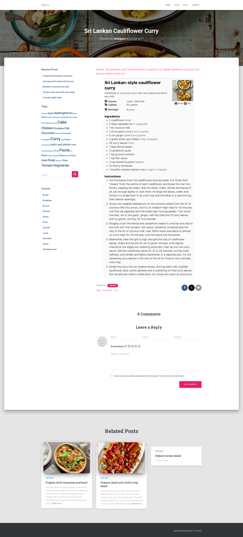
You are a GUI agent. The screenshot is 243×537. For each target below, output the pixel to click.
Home (167, 5)
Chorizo (58, 133)
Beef (43, 117)
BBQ (70, 113)
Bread (70, 117)
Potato (49, 156)
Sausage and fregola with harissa (58, 81)
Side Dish (47, 238)
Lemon (65, 144)
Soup (51, 160)
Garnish (46, 227)
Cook (176, 5)
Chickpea (58, 128)
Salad (44, 160)
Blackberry (57, 117)
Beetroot (50, 117)
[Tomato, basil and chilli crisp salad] (121, 457)
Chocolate (48, 133)
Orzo (56, 150)
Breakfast (47, 200)
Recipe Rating (117, 346)
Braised (65, 117)
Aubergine (61, 113)
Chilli (66, 128)
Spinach (59, 161)
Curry (55, 138)
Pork (44, 155)
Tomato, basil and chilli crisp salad (59, 92)
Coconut (66, 133)
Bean (75, 113)
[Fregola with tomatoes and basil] (66, 457)
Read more (57, 503)
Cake (62, 122)
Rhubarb (55, 156)
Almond (44, 113)
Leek (58, 144)
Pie (71, 151)
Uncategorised (50, 249)
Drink (45, 222)
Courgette (45, 140)
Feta (62, 140)
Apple (51, 113)
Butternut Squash (51, 123)
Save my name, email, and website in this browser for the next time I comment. (149, 376)
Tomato (47, 165)
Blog (185, 5)
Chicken (47, 128)
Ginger (67, 139)
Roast (73, 155)
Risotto (67, 156)
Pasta (64, 150)
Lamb (53, 144)
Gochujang (45, 145)
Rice (61, 155)
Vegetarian (61, 165)
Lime (43, 151)
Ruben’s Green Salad (168, 455)
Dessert (46, 211)
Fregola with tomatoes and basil (57, 76)
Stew (65, 160)
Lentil (73, 144)
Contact (196, 5)
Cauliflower (107, 290)
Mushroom (49, 151)
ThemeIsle (197, 531)
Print (180, 103)
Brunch (46, 206)
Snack (45, 244)
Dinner (46, 217)
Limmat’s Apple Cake (52, 97)
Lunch (45, 233)
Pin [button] (189, 103)
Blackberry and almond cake (56, 87)
